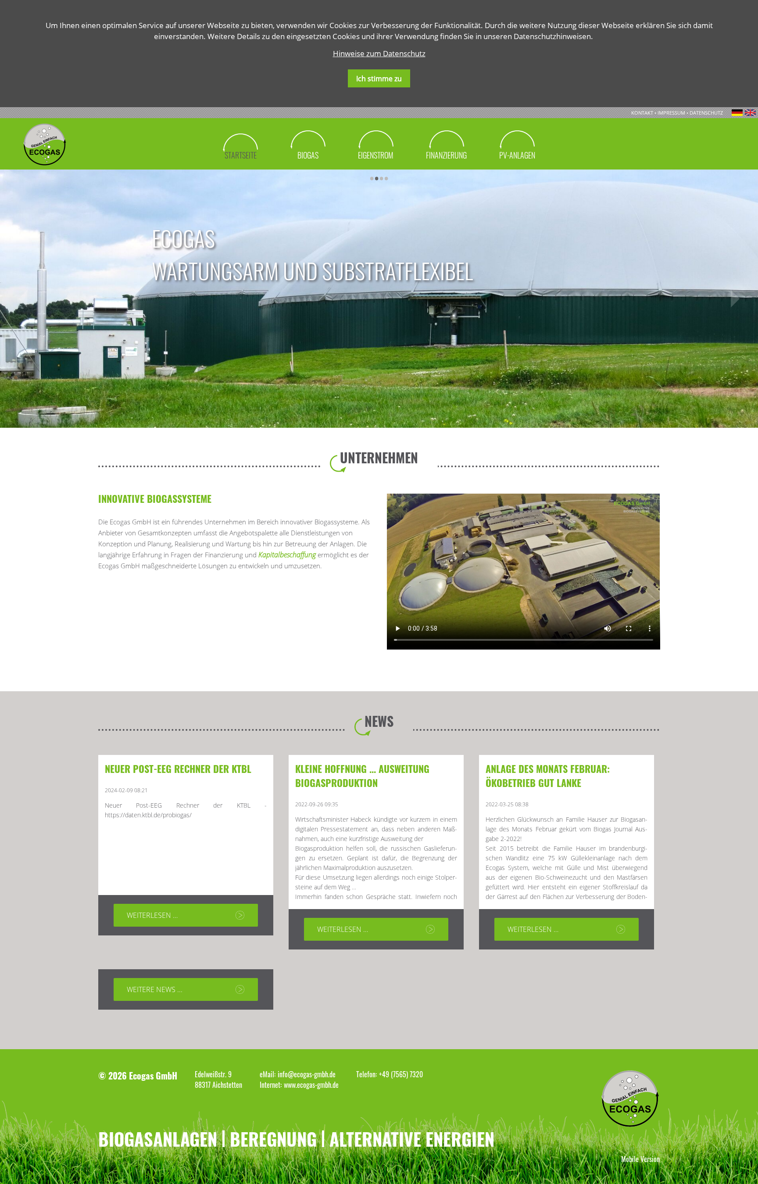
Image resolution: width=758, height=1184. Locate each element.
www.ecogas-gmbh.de (311, 1084)
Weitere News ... (154, 989)
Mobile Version (640, 1159)
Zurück (11, 174)
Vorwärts (394, 174)
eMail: (267, 1074)
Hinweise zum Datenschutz (379, 53)
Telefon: (366, 1074)
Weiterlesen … (152, 915)
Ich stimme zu (379, 78)
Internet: (271, 1084)
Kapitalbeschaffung (288, 555)
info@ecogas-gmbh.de (307, 1074)
